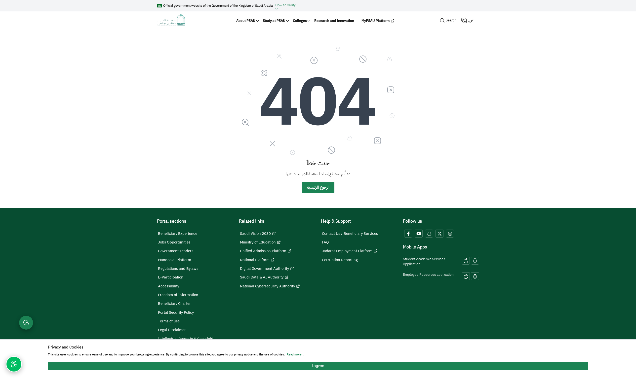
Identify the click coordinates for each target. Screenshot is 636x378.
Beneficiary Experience (177, 233)
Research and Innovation (334, 20)
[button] (285, 5)
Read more (294, 354)
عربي (471, 20)
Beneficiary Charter (174, 303)
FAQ (325, 242)
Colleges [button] (300, 20)
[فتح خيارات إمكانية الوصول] (14, 364)
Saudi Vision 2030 (255, 233)
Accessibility (168, 286)
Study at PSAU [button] (274, 20)
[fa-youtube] (419, 234)
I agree (318, 366)
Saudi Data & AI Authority (261, 277)
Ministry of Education (258, 242)
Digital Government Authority (264, 268)
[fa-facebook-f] (408, 234)
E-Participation (170, 277)
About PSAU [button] (245, 20)
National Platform (255, 260)
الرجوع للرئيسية (318, 187)
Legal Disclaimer (172, 330)
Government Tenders (175, 251)
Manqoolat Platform (174, 260)
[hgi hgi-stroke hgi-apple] (466, 261)
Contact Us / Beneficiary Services (350, 233)
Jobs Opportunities (174, 242)
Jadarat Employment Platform (347, 251)
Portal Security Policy (176, 312)
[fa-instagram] (450, 234)
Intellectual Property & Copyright (185, 339)
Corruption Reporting (340, 260)
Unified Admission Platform (263, 251)
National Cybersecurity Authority (267, 286)
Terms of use (169, 321)
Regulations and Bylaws (178, 268)
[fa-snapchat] (429, 234)
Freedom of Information (178, 295)
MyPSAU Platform (375, 20)
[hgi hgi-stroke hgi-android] (475, 261)
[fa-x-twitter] (439, 234)
